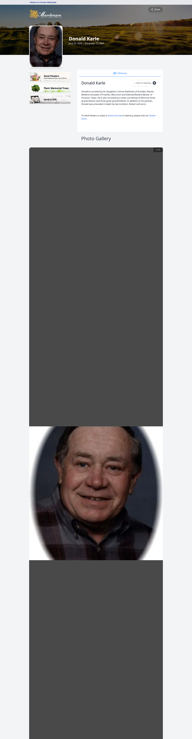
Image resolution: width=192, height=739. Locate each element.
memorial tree (115, 115)
